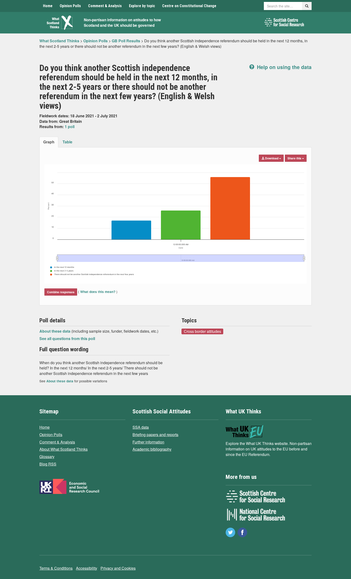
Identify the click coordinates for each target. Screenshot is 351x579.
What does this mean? (97, 291)
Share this (294, 158)
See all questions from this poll (67, 338)
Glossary (46, 456)
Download (271, 158)
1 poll (69, 126)
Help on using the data (283, 66)
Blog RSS (47, 464)
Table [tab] (67, 142)
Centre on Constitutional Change (189, 6)
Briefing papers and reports (155, 434)
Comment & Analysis (105, 6)
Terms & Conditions (56, 568)
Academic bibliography (152, 449)
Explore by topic (142, 6)
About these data (55, 331)
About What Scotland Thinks (63, 449)
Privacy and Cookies (118, 568)
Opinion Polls (70, 6)
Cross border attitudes (202, 331)
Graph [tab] (48, 142)
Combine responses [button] (60, 292)
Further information (148, 442)
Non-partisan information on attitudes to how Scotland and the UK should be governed (122, 22)
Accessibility (86, 568)
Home (48, 6)
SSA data (141, 427)
